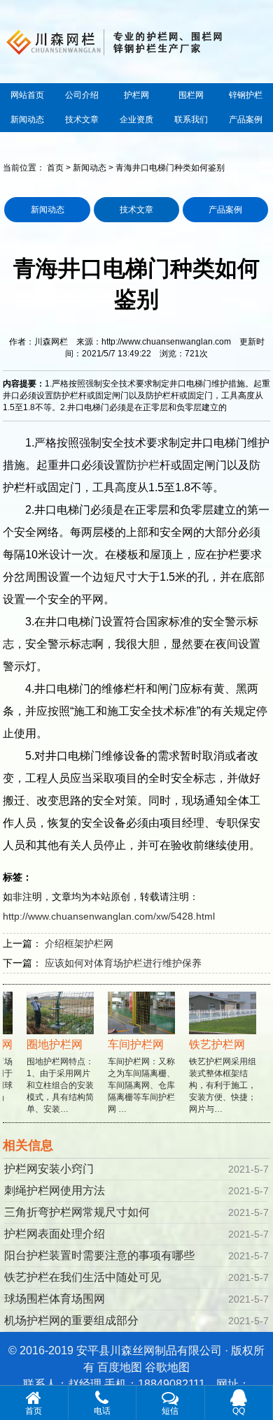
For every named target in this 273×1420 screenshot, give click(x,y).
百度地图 (119, 1367)
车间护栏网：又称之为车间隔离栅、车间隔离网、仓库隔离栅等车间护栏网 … (135, 1076)
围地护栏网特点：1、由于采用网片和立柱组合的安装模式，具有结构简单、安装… (54, 1076)
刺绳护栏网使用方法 (54, 1190)
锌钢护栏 (245, 95)
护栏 (148, 465)
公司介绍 (82, 95)
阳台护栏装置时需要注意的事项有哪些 (99, 1255)
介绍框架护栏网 (79, 943)
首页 (55, 168)
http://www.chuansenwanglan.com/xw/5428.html (109, 916)
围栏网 (191, 95)
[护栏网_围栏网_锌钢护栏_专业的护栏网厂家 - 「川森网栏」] (136, 40)
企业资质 (136, 119)
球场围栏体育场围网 (54, 1299)
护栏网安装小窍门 (49, 1169)
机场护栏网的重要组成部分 (71, 1320)
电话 (102, 1411)
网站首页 (27, 95)
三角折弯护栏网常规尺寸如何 (77, 1212)
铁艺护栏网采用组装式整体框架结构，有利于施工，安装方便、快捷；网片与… (217, 1076)
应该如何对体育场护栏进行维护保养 (123, 963)
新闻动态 (27, 119)
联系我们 (191, 119)
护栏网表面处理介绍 (54, 1234)
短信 (170, 1411)
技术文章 (82, 119)
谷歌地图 (167, 1367)
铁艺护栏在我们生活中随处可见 (82, 1277)
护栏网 (136, 95)
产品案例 (245, 119)
